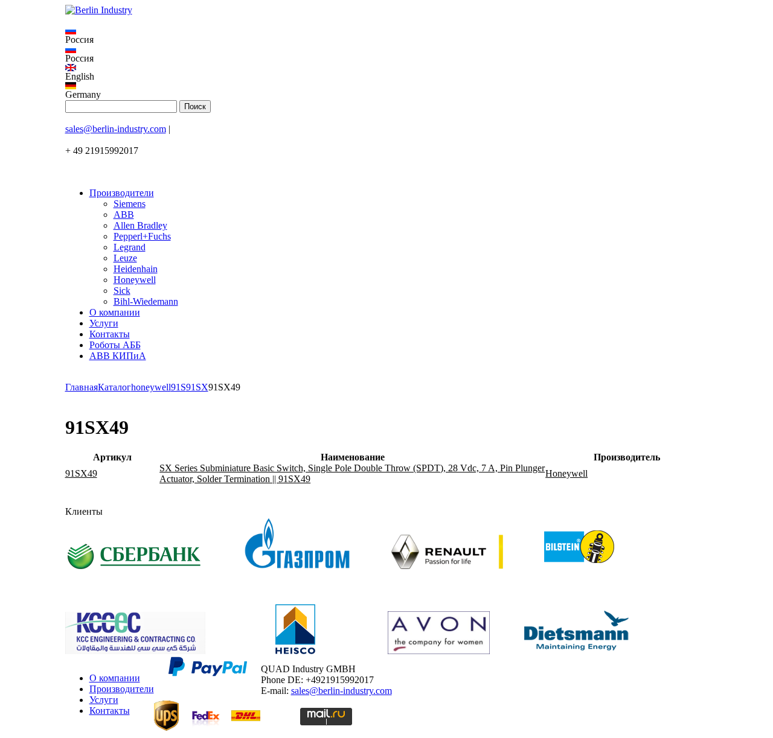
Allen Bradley (140, 225)
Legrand (130, 247)
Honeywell (135, 280)
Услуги (103, 323)
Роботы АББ (115, 345)
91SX (197, 387)
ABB (124, 214)
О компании (114, 312)
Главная (81, 387)
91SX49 (81, 473)
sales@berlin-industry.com (115, 129)
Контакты (109, 334)
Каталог (114, 387)
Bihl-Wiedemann (146, 301)
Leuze (125, 258)
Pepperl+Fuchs (142, 236)
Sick (122, 290)
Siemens (130, 204)
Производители (121, 193)
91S (178, 387)
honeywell (151, 387)
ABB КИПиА (117, 356)
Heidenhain (136, 269)
